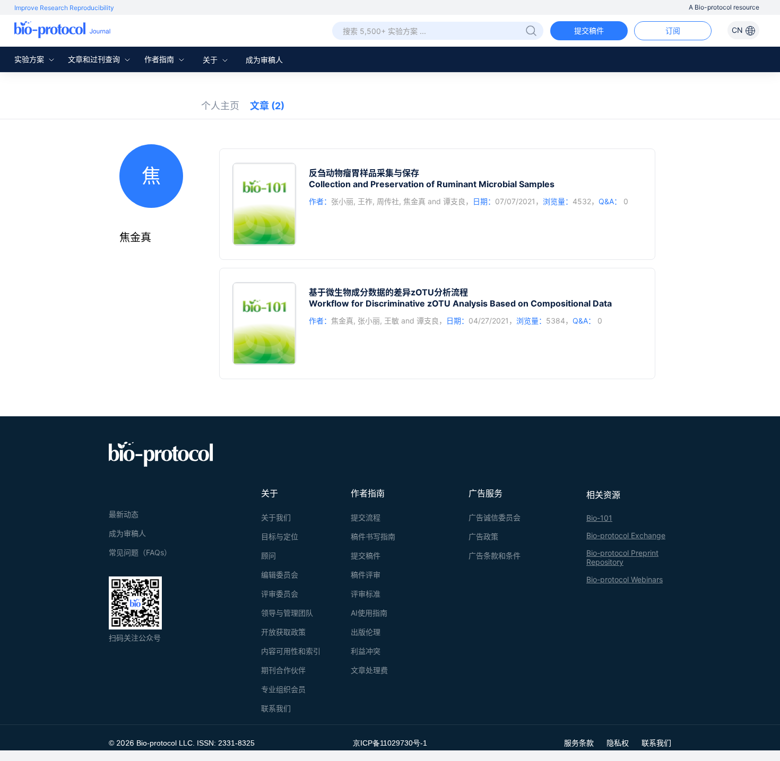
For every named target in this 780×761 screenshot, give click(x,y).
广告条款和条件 (495, 555)
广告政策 (483, 536)
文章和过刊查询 (95, 59)
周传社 (388, 201)
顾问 (268, 555)
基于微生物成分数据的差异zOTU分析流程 (388, 292)
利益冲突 (365, 650)
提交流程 (365, 517)
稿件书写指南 (373, 536)
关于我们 (276, 517)
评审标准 (365, 593)
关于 (211, 59)
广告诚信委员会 (495, 517)
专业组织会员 (283, 689)
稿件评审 (365, 574)
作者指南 (160, 59)
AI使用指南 (369, 612)
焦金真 (414, 201)
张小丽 (342, 201)
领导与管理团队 (287, 612)
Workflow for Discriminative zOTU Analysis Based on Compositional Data (460, 303)
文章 (267, 105)
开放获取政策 (283, 631)
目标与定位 (279, 536)
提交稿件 (589, 30)
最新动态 (123, 514)
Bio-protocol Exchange (625, 535)
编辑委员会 (279, 574)
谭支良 (454, 201)
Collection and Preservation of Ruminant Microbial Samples (431, 184)
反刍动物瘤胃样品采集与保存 (364, 173)
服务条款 (579, 742)
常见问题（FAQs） (140, 552)
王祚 (365, 201)
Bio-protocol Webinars (624, 579)
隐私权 (617, 742)
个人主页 (220, 105)
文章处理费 (369, 670)
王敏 (391, 320)
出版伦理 (365, 631)
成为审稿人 (264, 59)
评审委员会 (279, 593)
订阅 (672, 30)
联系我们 (276, 708)
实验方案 (30, 59)
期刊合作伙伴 (283, 670)
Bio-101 (599, 517)
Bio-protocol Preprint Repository (622, 557)
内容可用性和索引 (290, 650)
